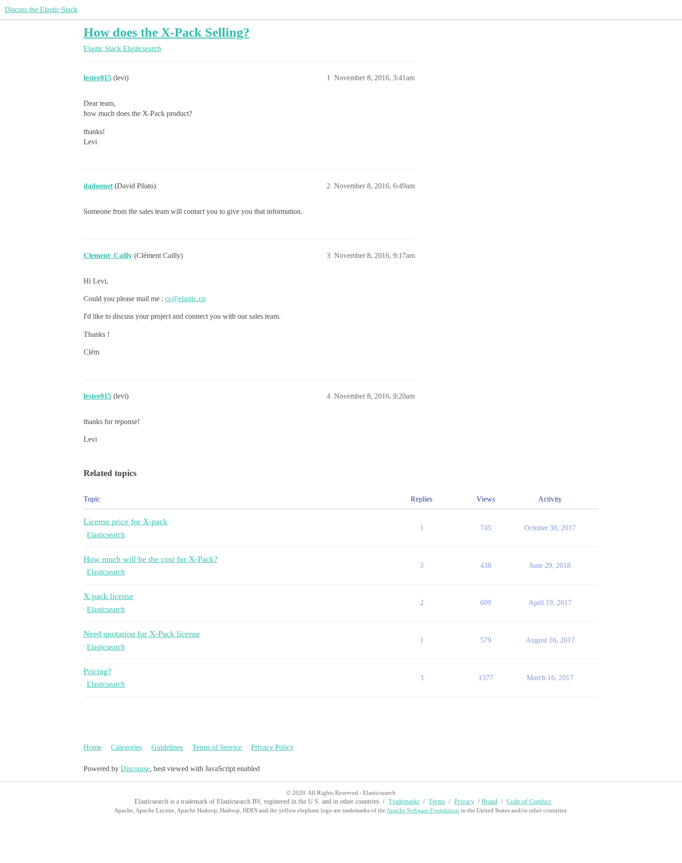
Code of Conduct (529, 801)
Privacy (464, 801)
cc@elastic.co (185, 299)
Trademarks (403, 801)
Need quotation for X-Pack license (142, 633)
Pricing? (97, 671)
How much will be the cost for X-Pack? (151, 559)
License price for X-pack (125, 521)
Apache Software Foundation (422, 810)
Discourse (135, 769)
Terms (437, 801)
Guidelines (167, 747)
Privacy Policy (272, 747)
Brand (489, 801)
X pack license (108, 596)
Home (93, 747)
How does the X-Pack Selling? (167, 32)
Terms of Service (217, 747)
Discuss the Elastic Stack (41, 9)
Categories (126, 747)
